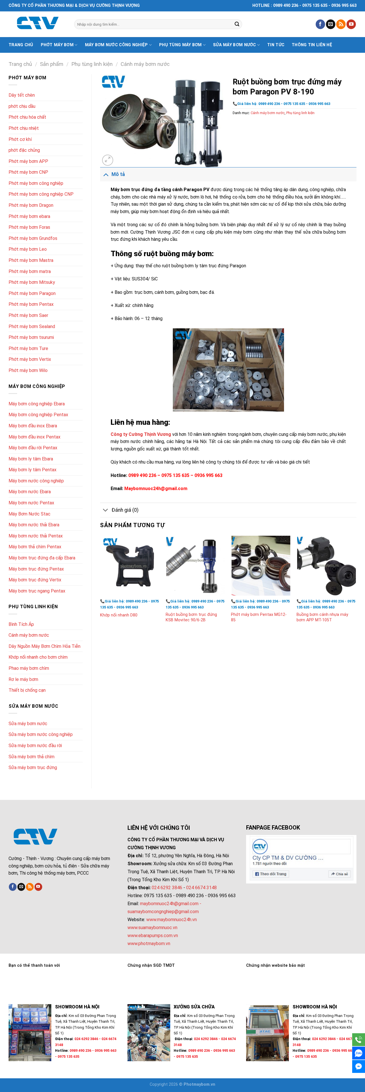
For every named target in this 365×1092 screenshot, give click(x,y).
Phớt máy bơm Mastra (31, 260)
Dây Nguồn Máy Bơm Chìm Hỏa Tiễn (44, 646)
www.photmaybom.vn (148, 943)
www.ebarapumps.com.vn (152, 935)
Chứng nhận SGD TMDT (151, 965)
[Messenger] (358, 1066)
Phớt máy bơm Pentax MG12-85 (259, 617)
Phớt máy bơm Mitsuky (32, 282)
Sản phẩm (51, 64)
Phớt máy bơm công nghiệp (36, 183)
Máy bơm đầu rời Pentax (33, 447)
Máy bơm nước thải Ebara (34, 524)
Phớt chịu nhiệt (24, 128)
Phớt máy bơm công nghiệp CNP (41, 194)
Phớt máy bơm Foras (29, 227)
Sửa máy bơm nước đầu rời (35, 745)
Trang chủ (21, 45)
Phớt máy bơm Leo (28, 249)
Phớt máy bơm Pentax (31, 304)
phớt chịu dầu (22, 106)
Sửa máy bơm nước (234, 45)
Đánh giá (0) (125, 510)
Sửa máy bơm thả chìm (31, 756)
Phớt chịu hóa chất (27, 117)
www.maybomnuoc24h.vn (171, 919)
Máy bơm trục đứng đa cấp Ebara (42, 558)
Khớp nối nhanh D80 (118, 615)
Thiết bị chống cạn (27, 690)
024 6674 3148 (201, 887)
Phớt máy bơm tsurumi (31, 337)
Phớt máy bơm (57, 45)
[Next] (356, 584)
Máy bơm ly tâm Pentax (32, 469)
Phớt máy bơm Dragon (31, 205)
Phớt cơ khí (20, 139)
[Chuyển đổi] (105, 174)
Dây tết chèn (22, 95)
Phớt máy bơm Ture (28, 348)
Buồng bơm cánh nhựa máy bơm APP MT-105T (322, 617)
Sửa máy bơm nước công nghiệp (41, 734)
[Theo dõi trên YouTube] (351, 24)
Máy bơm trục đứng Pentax (36, 569)
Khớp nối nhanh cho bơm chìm (38, 657)
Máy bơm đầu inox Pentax (34, 437)
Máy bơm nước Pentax (31, 502)
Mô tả (118, 174)
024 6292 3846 (167, 887)
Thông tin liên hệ (312, 45)
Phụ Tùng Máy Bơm (180, 45)
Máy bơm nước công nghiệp (116, 45)
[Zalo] (358, 1053)
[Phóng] (107, 160)
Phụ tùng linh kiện (92, 64)
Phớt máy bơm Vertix (30, 359)
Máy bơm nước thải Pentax (36, 536)
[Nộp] (237, 24)
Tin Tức (275, 45)
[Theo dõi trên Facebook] (320, 24)
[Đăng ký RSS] (341, 24)
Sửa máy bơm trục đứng (33, 767)
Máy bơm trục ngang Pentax (37, 591)
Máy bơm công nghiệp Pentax (38, 414)
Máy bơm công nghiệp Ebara (37, 404)
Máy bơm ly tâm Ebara (31, 459)
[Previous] (100, 584)
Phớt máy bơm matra (30, 271)
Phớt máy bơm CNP (28, 172)
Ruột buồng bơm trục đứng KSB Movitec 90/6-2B (191, 617)
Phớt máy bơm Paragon (32, 293)
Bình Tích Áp (21, 624)
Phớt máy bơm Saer (28, 315)
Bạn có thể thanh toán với (34, 965)
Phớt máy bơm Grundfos (33, 238)
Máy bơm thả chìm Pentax (35, 546)
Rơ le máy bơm (23, 679)
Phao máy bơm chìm (29, 668)
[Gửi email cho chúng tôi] (330, 24)
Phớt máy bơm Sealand (32, 326)
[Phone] (358, 1039)
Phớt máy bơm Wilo (28, 370)
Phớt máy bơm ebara (29, 216)
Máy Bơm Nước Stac (29, 514)
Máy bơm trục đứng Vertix (35, 580)
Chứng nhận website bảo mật (275, 965)
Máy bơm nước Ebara (30, 491)
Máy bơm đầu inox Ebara (33, 425)
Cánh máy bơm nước (145, 64)
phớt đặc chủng (24, 150)
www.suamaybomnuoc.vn (152, 927)
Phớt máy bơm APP (28, 161)
